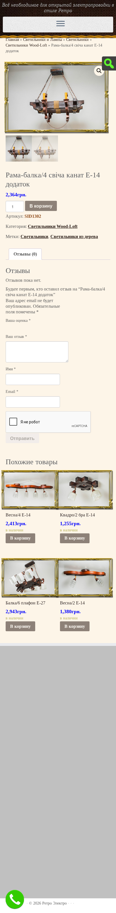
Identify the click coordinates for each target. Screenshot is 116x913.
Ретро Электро (54, 903)
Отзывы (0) (25, 254)
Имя (11, 369)
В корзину (41, 206)
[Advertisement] (58, 712)
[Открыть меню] (60, 24)
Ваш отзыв (16, 337)
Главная (12, 40)
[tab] (25, 254)
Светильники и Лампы (42, 40)
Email (12, 392)
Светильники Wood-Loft (26, 45)
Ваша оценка (18, 320)
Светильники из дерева (74, 236)
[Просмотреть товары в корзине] (94, 23)
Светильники (77, 40)
